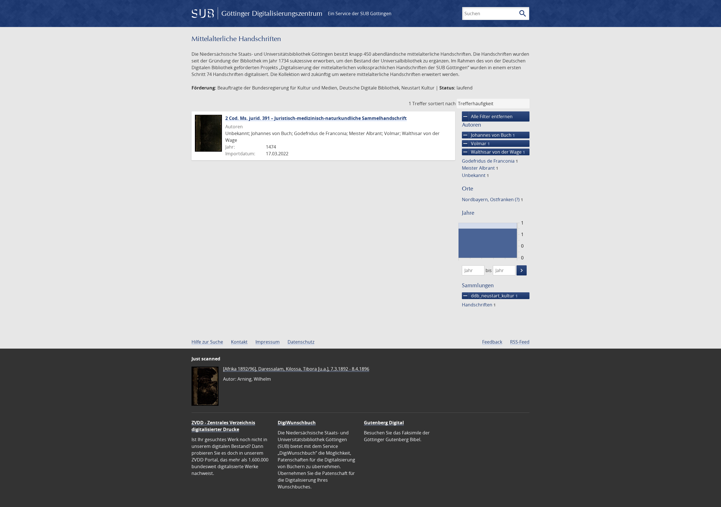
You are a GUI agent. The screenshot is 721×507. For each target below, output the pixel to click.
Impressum (267, 342)
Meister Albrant (480, 168)
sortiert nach (442, 103)
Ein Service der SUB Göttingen (359, 13)
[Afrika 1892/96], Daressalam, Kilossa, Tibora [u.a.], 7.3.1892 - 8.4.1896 (296, 369)
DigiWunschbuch (297, 422)
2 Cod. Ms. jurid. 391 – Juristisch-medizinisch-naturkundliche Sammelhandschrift (316, 118)
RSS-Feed (519, 342)
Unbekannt (475, 175)
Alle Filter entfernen (487, 116)
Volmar (476, 143)
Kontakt (239, 342)
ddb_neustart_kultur (490, 295)
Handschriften (479, 305)
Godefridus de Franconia (490, 161)
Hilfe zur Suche (207, 342)
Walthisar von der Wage (493, 152)
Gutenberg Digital (384, 422)
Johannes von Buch (488, 135)
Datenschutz (301, 342)
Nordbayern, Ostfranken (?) (492, 199)
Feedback (492, 342)
